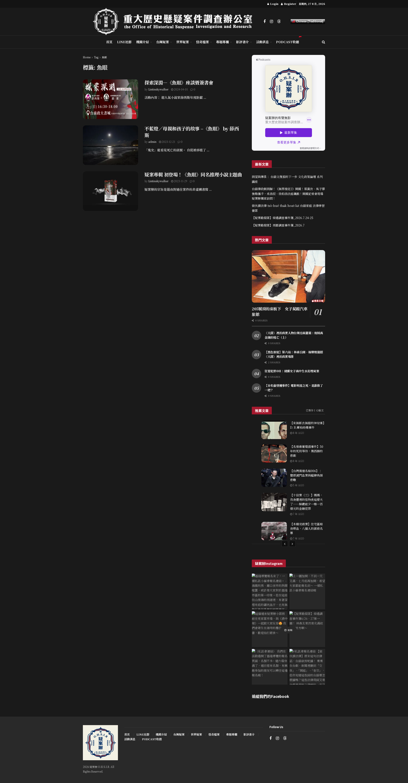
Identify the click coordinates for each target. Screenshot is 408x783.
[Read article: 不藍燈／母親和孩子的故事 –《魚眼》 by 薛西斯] (110, 145)
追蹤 (290, 630)
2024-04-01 (180, 89)
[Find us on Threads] (279, 21)
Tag (96, 57)
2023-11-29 (180, 181)
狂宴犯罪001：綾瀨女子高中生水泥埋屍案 (292, 371)
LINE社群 (124, 42)
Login (273, 4)
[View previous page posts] (285, 544)
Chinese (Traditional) (309, 21)
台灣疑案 (162, 42)
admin (152, 141)
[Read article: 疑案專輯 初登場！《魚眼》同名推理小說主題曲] (110, 191)
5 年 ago (298, 485)
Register (289, 4)
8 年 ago (298, 433)
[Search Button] (323, 42)
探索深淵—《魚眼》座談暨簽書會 (178, 82)
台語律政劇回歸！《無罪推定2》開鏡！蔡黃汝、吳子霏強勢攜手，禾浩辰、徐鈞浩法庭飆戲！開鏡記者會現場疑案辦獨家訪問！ (288, 193)
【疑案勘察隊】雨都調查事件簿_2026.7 (278, 225)
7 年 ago (298, 514)
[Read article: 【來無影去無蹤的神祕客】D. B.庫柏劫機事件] (274, 430)
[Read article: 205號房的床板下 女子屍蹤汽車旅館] (288, 276)
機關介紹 (142, 42)
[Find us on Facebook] (265, 21)
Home (87, 57)
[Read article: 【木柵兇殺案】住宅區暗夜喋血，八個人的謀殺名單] (274, 531)
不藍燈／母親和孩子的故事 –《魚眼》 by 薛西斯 (191, 131)
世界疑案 (182, 42)
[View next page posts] (292, 544)
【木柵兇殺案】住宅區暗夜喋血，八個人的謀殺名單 (306, 528)
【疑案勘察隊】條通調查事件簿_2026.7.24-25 (282, 218)
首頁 (109, 42)
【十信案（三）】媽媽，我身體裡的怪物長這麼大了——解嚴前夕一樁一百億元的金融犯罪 (306, 502)
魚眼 (104, 57)
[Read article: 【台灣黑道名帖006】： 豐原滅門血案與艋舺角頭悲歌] (274, 478)
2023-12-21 (168, 141)
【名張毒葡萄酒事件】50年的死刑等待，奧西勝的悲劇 (306, 451)
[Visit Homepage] (175, 21)
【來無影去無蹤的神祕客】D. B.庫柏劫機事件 (307, 425)
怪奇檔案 (202, 42)
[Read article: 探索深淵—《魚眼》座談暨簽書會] (110, 99)
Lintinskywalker (158, 89)
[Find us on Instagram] (271, 21)
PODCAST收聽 (287, 42)
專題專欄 (222, 42)
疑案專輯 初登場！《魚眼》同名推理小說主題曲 (193, 174)
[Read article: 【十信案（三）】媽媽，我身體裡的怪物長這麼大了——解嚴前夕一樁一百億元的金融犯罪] (274, 502)
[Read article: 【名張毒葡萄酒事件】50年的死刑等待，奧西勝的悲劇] (274, 453)
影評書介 (242, 42)
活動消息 (262, 42)
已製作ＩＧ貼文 (315, 410)
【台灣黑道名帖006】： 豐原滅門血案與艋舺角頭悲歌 (306, 475)
